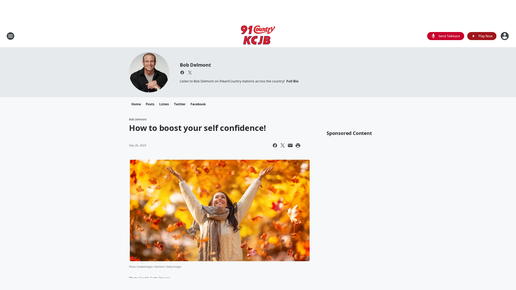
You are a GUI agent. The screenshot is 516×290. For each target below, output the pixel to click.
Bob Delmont (195, 64)
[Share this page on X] (282, 145)
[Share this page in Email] (290, 145)
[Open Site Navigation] (10, 36)
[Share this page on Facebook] (275, 145)
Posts (150, 104)
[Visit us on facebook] (182, 72)
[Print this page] (298, 145)
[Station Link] (258, 36)
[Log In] (505, 36)
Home (136, 104)
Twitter (180, 104)
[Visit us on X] (189, 72)
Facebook (198, 104)
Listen (164, 104)
